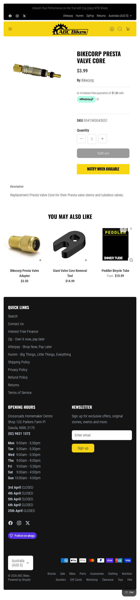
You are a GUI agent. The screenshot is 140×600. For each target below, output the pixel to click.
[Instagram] (17, 15)
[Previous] (10, 7)
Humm (79, 15)
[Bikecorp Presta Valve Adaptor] (24, 244)
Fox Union (88, 7)
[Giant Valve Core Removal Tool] (70, 244)
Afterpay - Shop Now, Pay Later (30, 347)
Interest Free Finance (23, 331)
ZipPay (90, 15)
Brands (52, 573)
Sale (62, 573)
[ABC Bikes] (70, 29)
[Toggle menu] (12, 29)
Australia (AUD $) (119, 15)
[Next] (129, 7)
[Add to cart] (40, 260)
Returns (101, 15)
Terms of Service (20, 392)
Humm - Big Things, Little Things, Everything (39, 354)
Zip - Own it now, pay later (26, 339)
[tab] (17, 186)
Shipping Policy (19, 362)
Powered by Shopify (19, 579)
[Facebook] (10, 15)
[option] (37, 73)
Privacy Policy (17, 369)
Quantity (83, 130)
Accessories (97, 573)
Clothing (113, 573)
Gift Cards (76, 579)
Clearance (107, 579)
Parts (83, 573)
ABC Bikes (23, 575)
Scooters (61, 579)
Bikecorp (87, 80)
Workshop (92, 579)
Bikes (72, 573)
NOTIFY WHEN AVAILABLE (103, 169)
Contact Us (16, 324)
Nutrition (127, 573)
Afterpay (68, 15)
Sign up (83, 448)
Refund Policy (18, 377)
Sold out (103, 153)
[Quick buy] (131, 260)
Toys (120, 579)
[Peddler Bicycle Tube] (115, 244)
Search (13, 316)
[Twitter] (24, 15)
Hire (129, 579)
